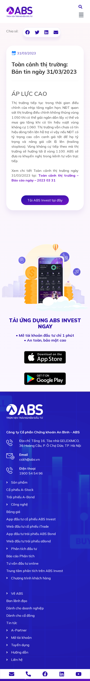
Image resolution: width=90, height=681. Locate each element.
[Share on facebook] (27, 32)
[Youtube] (78, 674)
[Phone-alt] (28, 674)
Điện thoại (27, 468)
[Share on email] (55, 32)
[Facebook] (45, 674)
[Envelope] (11, 674)
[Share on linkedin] (46, 32)
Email (23, 454)
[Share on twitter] (37, 32)
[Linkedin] (62, 674)
